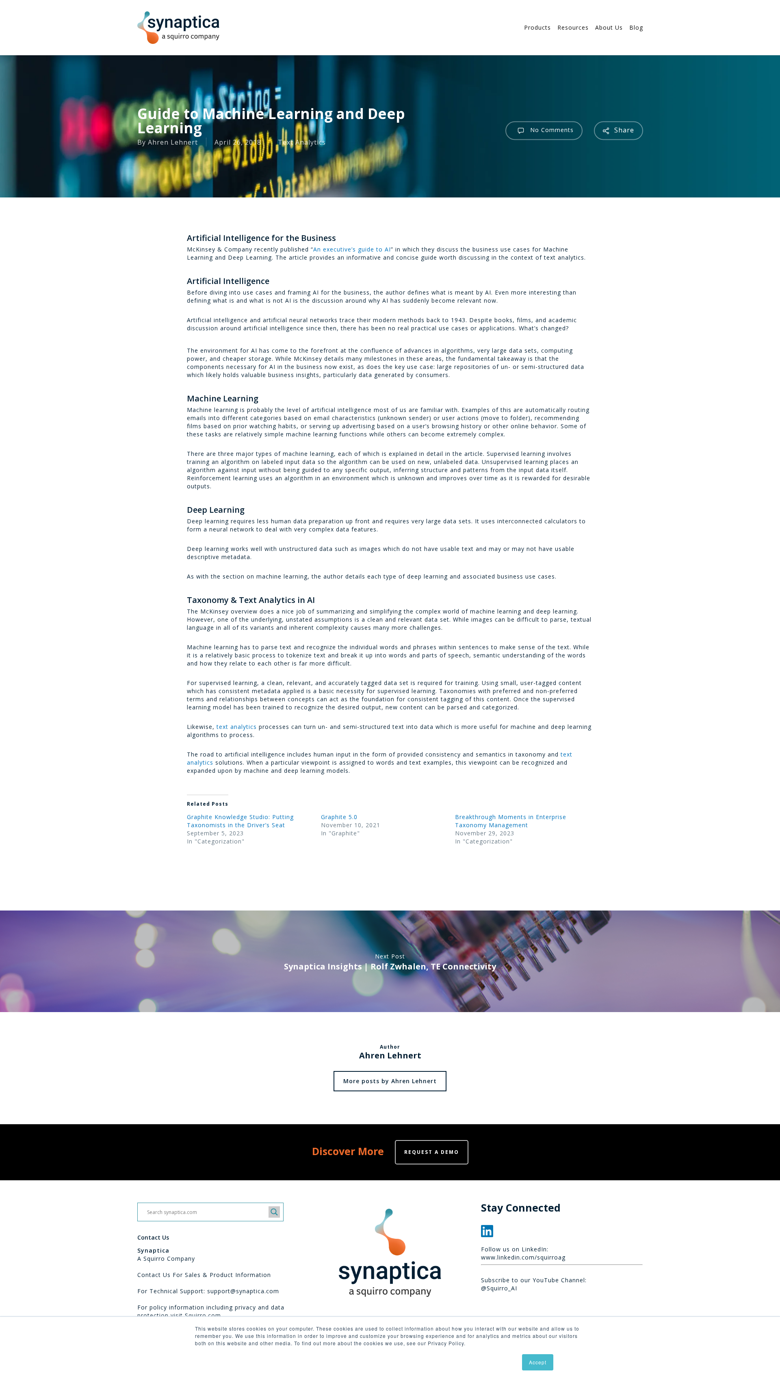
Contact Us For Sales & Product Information (204, 1275)
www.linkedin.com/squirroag (523, 1257)
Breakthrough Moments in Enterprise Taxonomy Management (510, 821)
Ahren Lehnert (173, 142)
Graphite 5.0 (339, 817)
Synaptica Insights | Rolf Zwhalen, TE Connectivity (390, 961)
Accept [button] (537, 1362)
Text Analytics (302, 142)
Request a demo (431, 1152)
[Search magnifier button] (274, 1212)
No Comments (551, 130)
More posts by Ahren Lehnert (390, 1081)
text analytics (237, 727)
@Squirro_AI (499, 1288)
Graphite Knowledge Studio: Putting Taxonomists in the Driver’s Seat (240, 821)
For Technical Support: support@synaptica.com (208, 1291)
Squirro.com (203, 1315)
